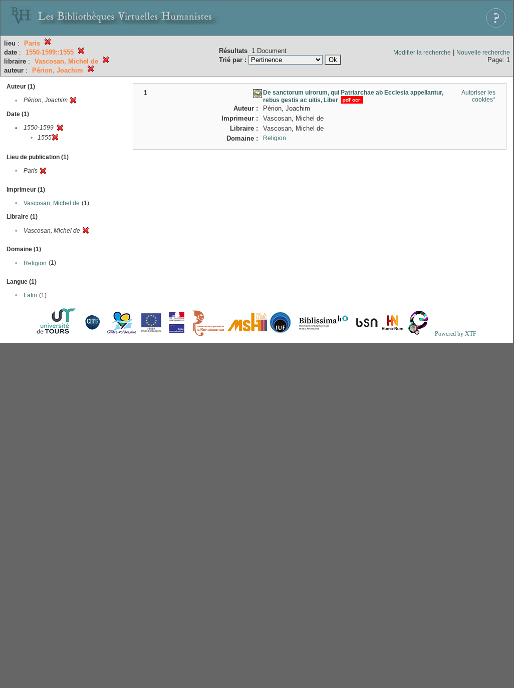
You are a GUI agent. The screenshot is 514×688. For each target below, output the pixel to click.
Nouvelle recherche (483, 52)
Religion (35, 263)
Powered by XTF (455, 333)
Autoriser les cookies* (478, 96)
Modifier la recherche (422, 52)
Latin (30, 295)
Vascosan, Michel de (52, 203)
